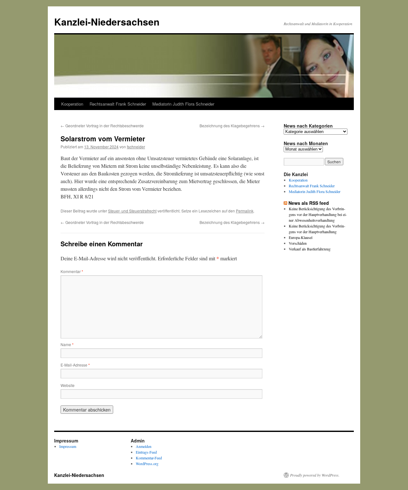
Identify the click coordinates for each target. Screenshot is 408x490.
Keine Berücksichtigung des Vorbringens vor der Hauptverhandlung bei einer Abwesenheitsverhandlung (318, 214)
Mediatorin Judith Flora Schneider (183, 104)
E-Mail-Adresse (75, 365)
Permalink (244, 210)
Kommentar (72, 271)
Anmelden (143, 446)
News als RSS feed (308, 203)
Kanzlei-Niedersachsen (106, 21)
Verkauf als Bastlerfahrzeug (310, 248)
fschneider (136, 146)
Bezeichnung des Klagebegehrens (232, 125)
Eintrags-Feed (146, 452)
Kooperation (72, 104)
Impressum (67, 446)
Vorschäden (298, 243)
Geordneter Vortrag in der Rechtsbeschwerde (102, 125)
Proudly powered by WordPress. (314, 475)
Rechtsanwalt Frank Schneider (118, 104)
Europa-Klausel (300, 237)
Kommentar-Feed (149, 457)
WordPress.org (147, 463)
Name (67, 344)
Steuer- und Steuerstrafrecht (132, 210)
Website (68, 385)
